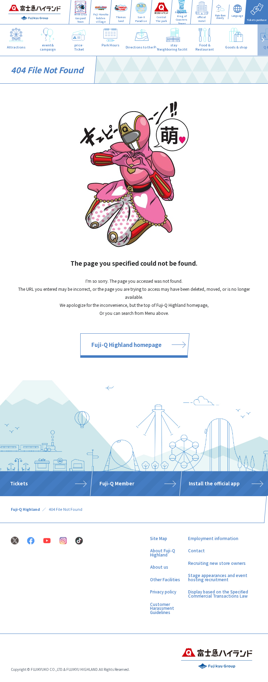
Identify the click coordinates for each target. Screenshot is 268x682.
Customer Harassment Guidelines (162, 608)
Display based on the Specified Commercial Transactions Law (218, 594)
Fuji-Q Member (116, 483)
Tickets (19, 483)
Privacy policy (163, 591)
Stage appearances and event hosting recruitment (217, 577)
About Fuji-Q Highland (162, 553)
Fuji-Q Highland (25, 509)
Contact (196, 550)
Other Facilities (165, 579)
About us (159, 567)
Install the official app (214, 483)
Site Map (158, 538)
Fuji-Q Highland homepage (126, 344)
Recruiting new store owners (217, 563)
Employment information (213, 538)
